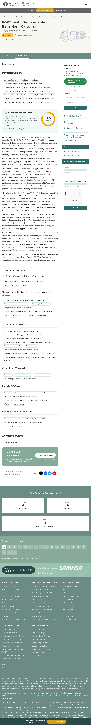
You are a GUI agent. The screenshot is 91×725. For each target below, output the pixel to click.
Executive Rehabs (68, 616)
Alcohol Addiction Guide (11, 596)
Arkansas (37, 558)
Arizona (26, 558)
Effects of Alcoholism (9, 599)
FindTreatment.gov (46, 573)
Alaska (17, 558)
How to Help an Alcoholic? (11, 589)
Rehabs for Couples (69, 593)
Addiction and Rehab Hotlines (12, 636)
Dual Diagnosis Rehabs (70, 599)
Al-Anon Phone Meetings (41, 636)
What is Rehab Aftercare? (11, 668)
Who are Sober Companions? (42, 603)
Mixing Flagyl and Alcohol (11, 613)
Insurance (8, 55)
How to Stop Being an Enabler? (43, 609)
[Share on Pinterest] (54, 473)
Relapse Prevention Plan (40, 656)
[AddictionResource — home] (19, 4)
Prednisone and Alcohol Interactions (15, 619)
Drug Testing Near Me (40, 643)
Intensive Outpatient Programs (12, 658)
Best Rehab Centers (74, 128)
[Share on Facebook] (45, 473)
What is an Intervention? (40, 596)
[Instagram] (28, 570)
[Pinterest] (31, 570)
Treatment (22, 55)
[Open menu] (86, 3)
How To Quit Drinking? (10, 586)
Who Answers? (62, 10)
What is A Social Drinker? (11, 609)
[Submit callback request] (75, 108)
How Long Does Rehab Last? (12, 639)
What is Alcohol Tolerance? (12, 603)
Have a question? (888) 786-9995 (74, 81)
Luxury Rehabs (67, 609)
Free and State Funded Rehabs (73, 586)
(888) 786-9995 (46, 10)
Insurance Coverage (39, 652)
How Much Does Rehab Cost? (12, 643)
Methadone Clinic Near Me (41, 649)
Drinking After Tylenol (9, 616)
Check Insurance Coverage (73, 122)
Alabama (7, 558)
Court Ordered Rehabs (70, 619)
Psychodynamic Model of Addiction (45, 619)
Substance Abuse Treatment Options (45, 586)
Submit (75, 208)
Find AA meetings (38, 633)
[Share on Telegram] (50, 473)
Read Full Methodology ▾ (14, 129)
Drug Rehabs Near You (10, 633)
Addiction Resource (8, 17)
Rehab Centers (21, 17)
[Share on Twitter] (41, 473)
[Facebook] (24, 570)
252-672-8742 (71, 140)
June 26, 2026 (16, 39)
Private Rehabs (67, 589)
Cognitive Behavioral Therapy (42, 613)
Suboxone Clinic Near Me (41, 646)
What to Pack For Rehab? (11, 646)
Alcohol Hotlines (8, 593)
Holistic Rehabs (68, 606)
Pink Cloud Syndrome (40, 599)
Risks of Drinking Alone (10, 606)
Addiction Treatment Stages (42, 589)
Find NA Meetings (38, 639)
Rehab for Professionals (70, 596)
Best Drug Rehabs (8, 629)
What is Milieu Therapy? (40, 616)
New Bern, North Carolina (72, 155)
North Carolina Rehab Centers (73, 151)
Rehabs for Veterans (69, 603)
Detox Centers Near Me (40, 629)
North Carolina (32, 17)
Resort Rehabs (67, 613)
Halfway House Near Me (40, 606)
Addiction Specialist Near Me (42, 593)
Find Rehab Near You (74, 116)
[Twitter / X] (21, 570)
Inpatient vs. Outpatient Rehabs (13, 655)
